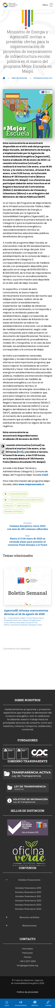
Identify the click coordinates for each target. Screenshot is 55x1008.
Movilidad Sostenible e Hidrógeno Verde (26, 625)
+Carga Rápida (13, 618)
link (20, 452)
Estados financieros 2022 (28, 900)
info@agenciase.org (27, 965)
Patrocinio (27, 952)
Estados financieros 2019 (28, 887)
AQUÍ (45, 474)
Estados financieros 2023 (28, 904)
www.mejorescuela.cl (31, 484)
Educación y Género (20, 620)
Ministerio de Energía (13, 511)
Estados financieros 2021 (28, 896)
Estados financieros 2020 (28, 892)
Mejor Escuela (23, 505)
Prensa (27, 957)
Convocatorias (32, 618)
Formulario (27, 948)
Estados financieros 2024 (28, 908)
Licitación (9, 505)
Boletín (23, 618)
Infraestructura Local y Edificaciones (26, 500)
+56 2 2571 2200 (27, 961)
